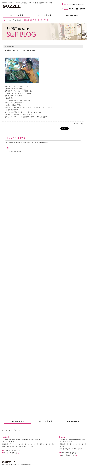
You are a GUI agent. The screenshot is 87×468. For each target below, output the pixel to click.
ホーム (8, 20)
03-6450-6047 (10, 442)
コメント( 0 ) (78, 124)
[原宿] (16, 15)
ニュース (7, 430)
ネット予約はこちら (11, 453)
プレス (15, 430)
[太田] (44, 15)
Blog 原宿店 (17, 20)
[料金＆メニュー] (72, 15)
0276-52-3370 (67, 442)
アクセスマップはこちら (12, 450)
